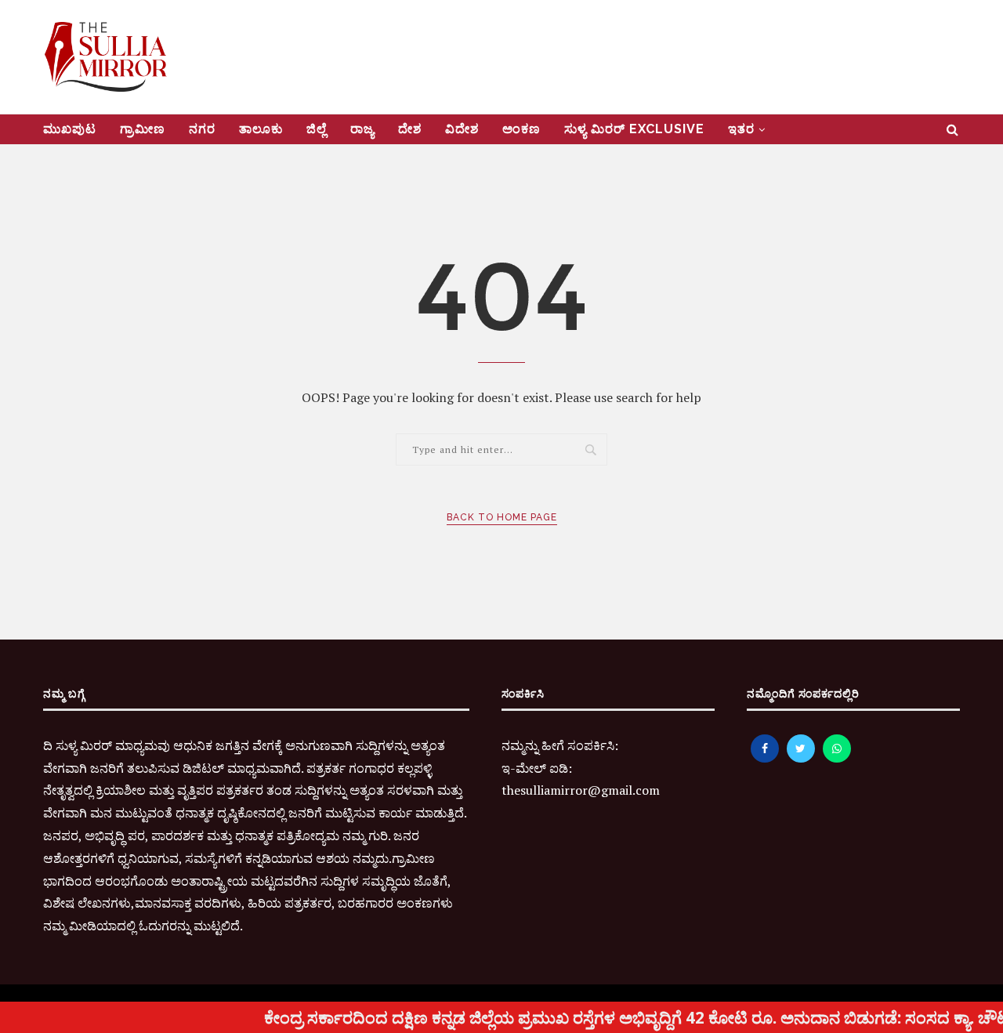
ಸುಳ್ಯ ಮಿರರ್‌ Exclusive (634, 128)
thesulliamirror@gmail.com (581, 790)
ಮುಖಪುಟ (69, 128)
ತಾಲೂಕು (261, 128)
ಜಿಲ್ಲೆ (316, 128)
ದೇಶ (410, 128)
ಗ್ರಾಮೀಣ (142, 128)
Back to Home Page (502, 517)
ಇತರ (741, 128)
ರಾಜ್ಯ (362, 128)
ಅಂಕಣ (521, 128)
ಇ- (509, 768)
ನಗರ (202, 128)
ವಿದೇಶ (462, 128)
